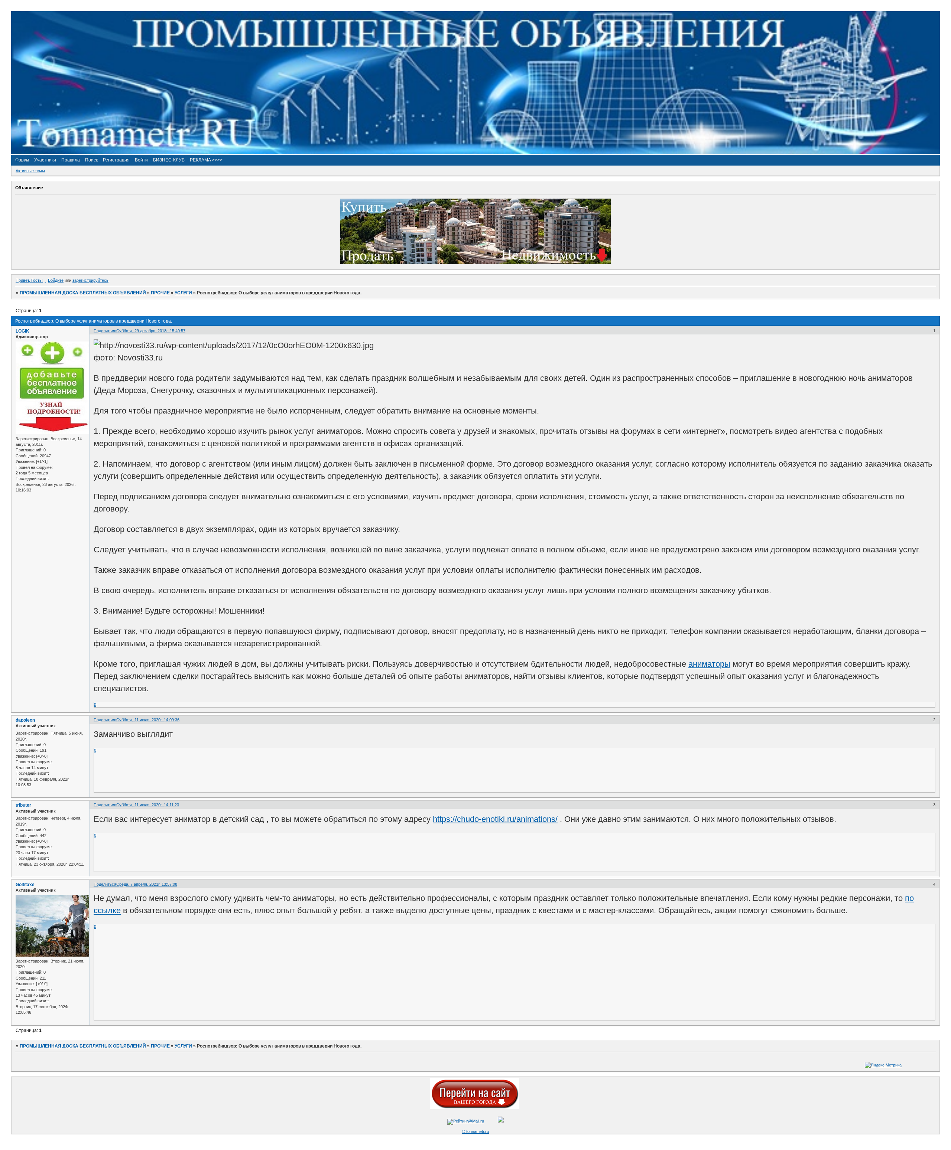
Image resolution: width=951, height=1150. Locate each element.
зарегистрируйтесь (90, 280)
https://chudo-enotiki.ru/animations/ (495, 819)
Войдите (56, 280)
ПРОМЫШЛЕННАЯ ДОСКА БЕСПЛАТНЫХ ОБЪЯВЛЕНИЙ (83, 292)
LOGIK (22, 331)
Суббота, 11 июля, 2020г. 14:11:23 (147, 805)
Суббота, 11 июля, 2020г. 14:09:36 (147, 720)
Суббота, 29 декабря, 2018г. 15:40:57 (150, 331)
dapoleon (25, 720)
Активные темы (30, 171)
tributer (23, 805)
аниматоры (709, 664)
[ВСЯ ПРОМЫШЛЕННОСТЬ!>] (475, 152)
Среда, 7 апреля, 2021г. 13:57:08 (146, 884)
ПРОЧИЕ (160, 292)
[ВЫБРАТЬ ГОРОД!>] (474, 1107)
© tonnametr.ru (475, 1131)
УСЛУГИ (183, 292)
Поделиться (105, 331)
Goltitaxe (25, 884)
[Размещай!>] (475, 263)
